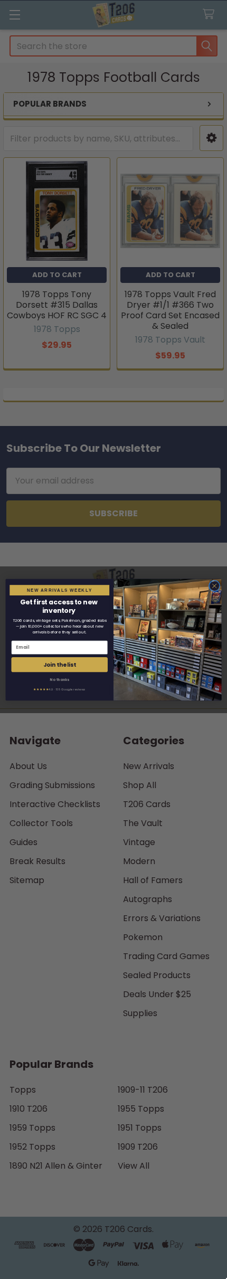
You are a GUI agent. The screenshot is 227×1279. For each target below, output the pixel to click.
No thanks (59, 679)
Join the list (59, 664)
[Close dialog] (214, 585)
